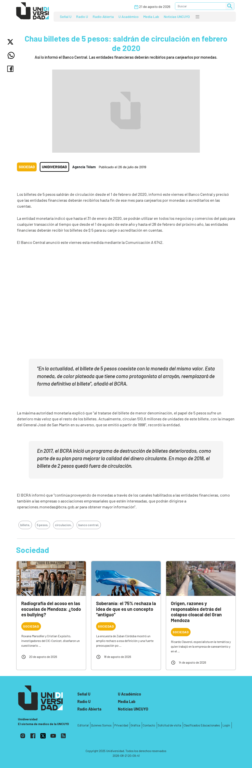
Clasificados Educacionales (202, 725)
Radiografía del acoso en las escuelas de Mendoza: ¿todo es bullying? (51, 609)
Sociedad (27, 167)
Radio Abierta (103, 16)
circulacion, (63, 525)
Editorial (83, 725)
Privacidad (121, 725)
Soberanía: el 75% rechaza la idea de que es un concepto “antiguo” (126, 609)
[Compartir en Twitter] (11, 41)
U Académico (129, 16)
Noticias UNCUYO (177, 16)
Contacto (149, 725)
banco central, (88, 525)
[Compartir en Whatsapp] (11, 55)
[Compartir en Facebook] (11, 68)
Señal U (65, 16)
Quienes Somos (101, 725)
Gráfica (135, 725)
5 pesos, (42, 525)
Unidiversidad (54, 167)
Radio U (82, 16)
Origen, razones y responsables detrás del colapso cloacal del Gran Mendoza (196, 611)
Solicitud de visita (169, 725)
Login (226, 725)
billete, (25, 525)
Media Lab (151, 16)
